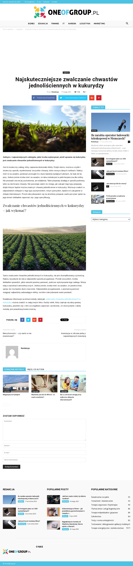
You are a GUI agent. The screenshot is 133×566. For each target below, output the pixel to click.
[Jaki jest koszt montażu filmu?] (97, 174)
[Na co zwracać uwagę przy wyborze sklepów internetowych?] (73, 383)
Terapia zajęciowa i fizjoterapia (104, 505)
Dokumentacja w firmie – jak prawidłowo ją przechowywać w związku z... (73, 511)
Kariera (72, 23)
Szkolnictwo (96, 516)
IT (64, 23)
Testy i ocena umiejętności (102, 520)
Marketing (99, 23)
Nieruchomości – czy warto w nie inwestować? (17, 334)
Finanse (55, 23)
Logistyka (85, 23)
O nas (39, 2)
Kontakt (54, 2)
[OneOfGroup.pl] (66, 12)
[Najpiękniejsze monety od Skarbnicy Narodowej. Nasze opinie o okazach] (53, 525)
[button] (127, 23)
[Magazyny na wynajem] (16, 383)
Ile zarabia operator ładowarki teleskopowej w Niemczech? (110, 136)
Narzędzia (110, 201)
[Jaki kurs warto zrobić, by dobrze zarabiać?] (53, 499)
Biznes (31, 23)
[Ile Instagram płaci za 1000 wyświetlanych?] (97, 162)
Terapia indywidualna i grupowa (104, 512)
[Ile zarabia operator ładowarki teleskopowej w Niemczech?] (110, 122)
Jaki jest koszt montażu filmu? (117, 171)
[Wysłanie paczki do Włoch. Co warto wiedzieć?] (44, 383)
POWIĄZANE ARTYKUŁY (14, 369)
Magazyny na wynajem (11, 395)
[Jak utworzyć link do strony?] (97, 186)
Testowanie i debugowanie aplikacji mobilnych (110, 524)
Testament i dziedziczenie (102, 501)
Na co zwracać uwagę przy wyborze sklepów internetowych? (70, 397)
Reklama (46, 2)
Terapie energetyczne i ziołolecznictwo (107, 528)
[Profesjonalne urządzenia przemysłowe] (97, 199)
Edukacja (43, 23)
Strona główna (30, 2)
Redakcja (55, 92)
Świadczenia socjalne (100, 497)
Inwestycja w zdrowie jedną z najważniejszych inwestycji (73, 334)
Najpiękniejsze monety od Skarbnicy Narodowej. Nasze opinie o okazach (72, 524)
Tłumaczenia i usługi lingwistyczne (105, 508)
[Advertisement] (66, 51)
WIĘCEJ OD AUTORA (35, 369)
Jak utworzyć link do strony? (116, 184)
